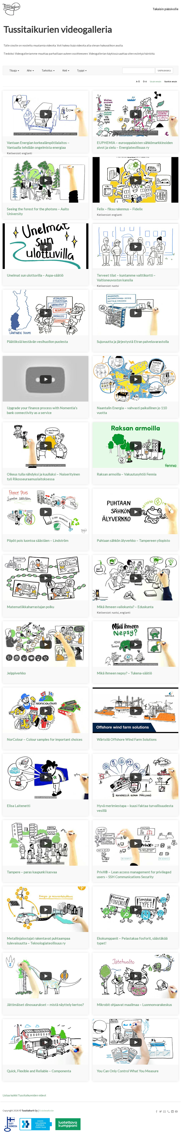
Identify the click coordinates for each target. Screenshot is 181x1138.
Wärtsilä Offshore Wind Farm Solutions (127, 739)
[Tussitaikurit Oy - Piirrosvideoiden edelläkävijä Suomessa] (20, 9)
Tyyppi (81, 70)
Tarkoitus (47, 70)
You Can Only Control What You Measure (128, 1071)
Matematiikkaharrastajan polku (30, 607)
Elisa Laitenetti (18, 806)
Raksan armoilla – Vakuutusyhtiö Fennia (126, 474)
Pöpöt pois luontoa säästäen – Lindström (37, 540)
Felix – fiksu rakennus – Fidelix (120, 209)
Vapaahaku (164, 70)
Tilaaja (13, 70)
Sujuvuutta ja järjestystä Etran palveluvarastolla (133, 342)
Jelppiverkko (16, 673)
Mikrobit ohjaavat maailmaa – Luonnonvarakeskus (134, 1005)
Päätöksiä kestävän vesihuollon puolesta (37, 342)
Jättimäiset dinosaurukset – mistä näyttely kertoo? (45, 1005)
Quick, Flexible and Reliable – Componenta (39, 1071)
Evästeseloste (46, 1110)
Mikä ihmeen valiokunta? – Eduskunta (125, 607)
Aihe (29, 70)
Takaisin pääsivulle (165, 9)
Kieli (65, 70)
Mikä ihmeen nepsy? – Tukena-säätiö (124, 673)
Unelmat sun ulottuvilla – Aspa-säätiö (35, 275)
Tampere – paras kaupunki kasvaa (32, 872)
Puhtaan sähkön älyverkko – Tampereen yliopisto (133, 540)
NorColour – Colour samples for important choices (44, 739)
